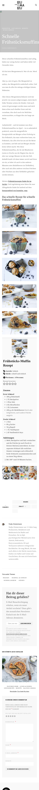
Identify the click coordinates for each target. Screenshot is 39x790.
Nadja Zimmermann (8, 48)
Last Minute (14, 30)
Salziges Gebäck (23, 669)
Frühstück (5, 30)
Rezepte (22, 30)
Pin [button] (24, 344)
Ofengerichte (30, 668)
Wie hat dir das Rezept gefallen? (16, 693)
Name (7, 724)
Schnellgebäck (9, 565)
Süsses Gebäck (31, 30)
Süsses (20, 565)
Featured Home (9, 668)
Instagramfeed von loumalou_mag (14, 178)
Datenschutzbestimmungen (22, 617)
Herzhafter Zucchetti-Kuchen (19, 673)
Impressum (6, 778)
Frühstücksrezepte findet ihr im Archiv (21, 169)
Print (18, 344)
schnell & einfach (17, 562)
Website (8, 740)
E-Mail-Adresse (10, 732)
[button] (4, 371)
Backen (6, 562)
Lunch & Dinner (20, 668)
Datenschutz (17, 778)
